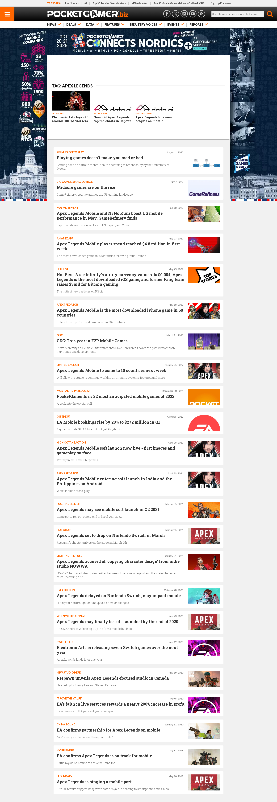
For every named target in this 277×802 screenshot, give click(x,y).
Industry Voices (143, 24)
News (51, 24)
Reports (196, 24)
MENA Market (140, 3)
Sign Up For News (221, 3)
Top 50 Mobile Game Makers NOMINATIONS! (179, 3)
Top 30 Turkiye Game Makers (109, 3)
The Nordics (72, 3)
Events (173, 24)
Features (112, 24)
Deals (71, 24)
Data (90, 24)
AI (85, 3)
